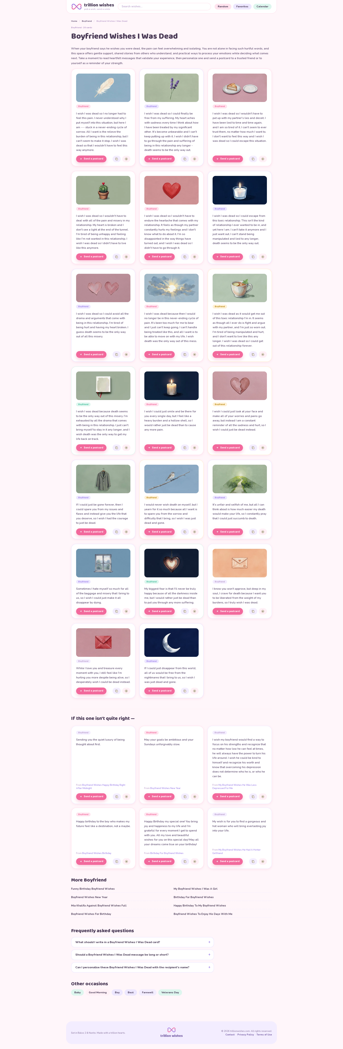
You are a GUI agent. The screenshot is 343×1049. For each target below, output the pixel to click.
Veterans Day (170, 992)
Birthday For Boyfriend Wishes (166, 853)
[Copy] (117, 159)
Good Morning (98, 992)
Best (131, 992)
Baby (77, 992)
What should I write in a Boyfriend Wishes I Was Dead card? (117, 942)
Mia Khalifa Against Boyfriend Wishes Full (99, 905)
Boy (117, 992)
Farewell (147, 992)
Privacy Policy (245, 1034)
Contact (230, 1034)
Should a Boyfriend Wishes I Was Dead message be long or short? (122, 955)
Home (74, 21)
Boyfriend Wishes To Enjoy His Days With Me (203, 914)
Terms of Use (264, 1034)
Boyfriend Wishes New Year (165, 788)
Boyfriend (87, 21)
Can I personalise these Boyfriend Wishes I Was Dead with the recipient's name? (132, 967)
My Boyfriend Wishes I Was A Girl (196, 889)
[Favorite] (126, 159)
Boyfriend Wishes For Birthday (91, 914)
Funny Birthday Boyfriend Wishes (93, 889)
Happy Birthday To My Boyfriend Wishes (200, 905)
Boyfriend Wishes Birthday (96, 853)
